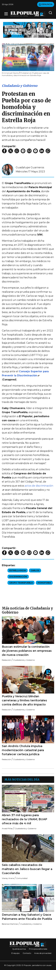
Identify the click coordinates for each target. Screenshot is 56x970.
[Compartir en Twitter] (10, 150)
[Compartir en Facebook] (4, 150)
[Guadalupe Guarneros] (7, 169)
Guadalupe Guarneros (30, 167)
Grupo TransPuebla (21, 583)
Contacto (27, 953)
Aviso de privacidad (42, 953)
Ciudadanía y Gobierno (19, 86)
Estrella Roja (17, 570)
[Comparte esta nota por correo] (29, 150)
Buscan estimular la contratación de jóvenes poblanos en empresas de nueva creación (27, 651)
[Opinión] (28, 29)
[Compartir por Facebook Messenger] (35, 150)
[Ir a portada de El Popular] (28, 14)
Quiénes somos (19, 949)
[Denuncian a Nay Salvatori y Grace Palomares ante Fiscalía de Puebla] (28, 898)
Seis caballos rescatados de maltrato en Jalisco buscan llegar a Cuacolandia (27, 869)
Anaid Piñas (7, 828)
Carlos (35, 570)
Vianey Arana (8, 878)
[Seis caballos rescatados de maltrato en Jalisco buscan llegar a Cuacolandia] (28, 848)
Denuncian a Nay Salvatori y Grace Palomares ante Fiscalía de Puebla (27, 917)
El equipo (15, 953)
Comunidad (21, 878)
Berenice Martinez (10, 924)
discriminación (18, 576)
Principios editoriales (38, 949)
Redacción (6, 660)
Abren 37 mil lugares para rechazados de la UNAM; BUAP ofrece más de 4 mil (24, 819)
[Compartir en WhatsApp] (16, 150)
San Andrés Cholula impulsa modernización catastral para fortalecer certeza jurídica (23, 750)
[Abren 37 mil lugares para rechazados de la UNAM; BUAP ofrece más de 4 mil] (28, 799)
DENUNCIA (46, 4)
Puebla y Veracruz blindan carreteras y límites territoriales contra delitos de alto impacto (24, 700)
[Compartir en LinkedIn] (41, 150)
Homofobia (44, 583)
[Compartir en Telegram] (23, 150)
